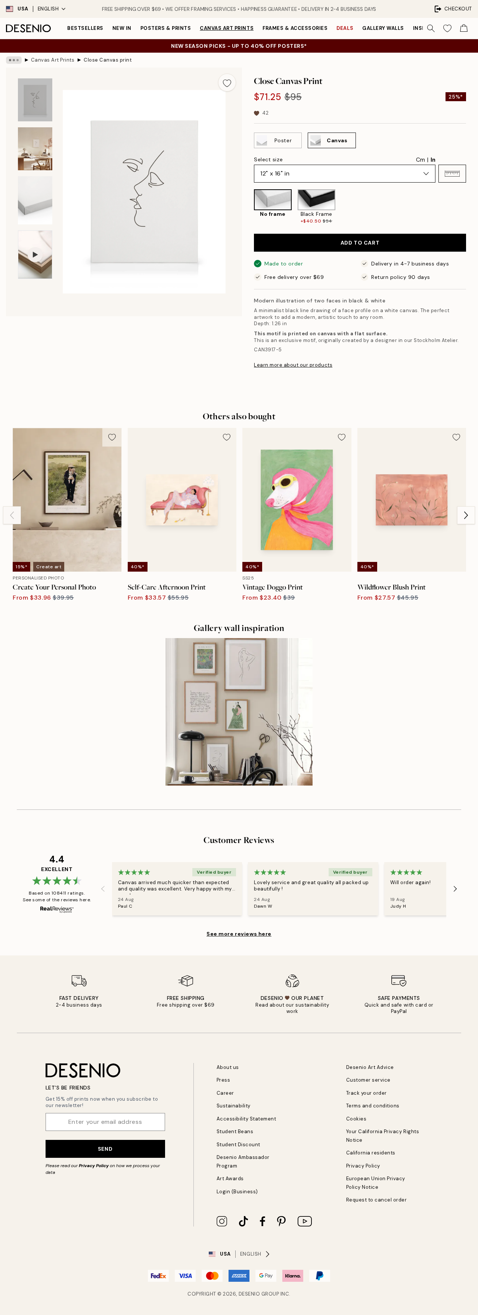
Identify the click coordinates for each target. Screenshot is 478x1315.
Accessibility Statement (246, 1119)
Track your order (366, 1093)
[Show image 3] (35, 200)
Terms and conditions (373, 1106)
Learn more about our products (293, 365)
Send (105, 1148)
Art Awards (230, 1178)
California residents (370, 1153)
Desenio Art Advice (370, 1067)
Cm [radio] (420, 160)
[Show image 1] (35, 99)
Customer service (368, 1080)
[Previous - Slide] (248, 206)
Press (223, 1080)
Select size (268, 159)
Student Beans (235, 1131)
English (48, 9)
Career (225, 1093)
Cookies (356, 1119)
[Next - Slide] (472, 206)
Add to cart (360, 242)
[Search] (431, 28)
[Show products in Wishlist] (447, 28)
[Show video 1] (35, 254)
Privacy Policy (94, 1166)
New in (121, 28)
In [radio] (433, 160)
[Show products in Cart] (464, 28)
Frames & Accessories (295, 28)
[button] (452, 174)
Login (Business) (237, 1191)
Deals (344, 28)
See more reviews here (239, 933)
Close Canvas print (108, 60)
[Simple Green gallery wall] (239, 712)
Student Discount (238, 1144)
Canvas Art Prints (227, 28)
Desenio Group (259, 1294)
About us (228, 1067)
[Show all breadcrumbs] (14, 60)
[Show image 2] (35, 148)
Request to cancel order (376, 1200)
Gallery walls (383, 28)
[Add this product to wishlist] (227, 82)
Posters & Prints (165, 28)
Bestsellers (85, 28)
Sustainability (234, 1106)
